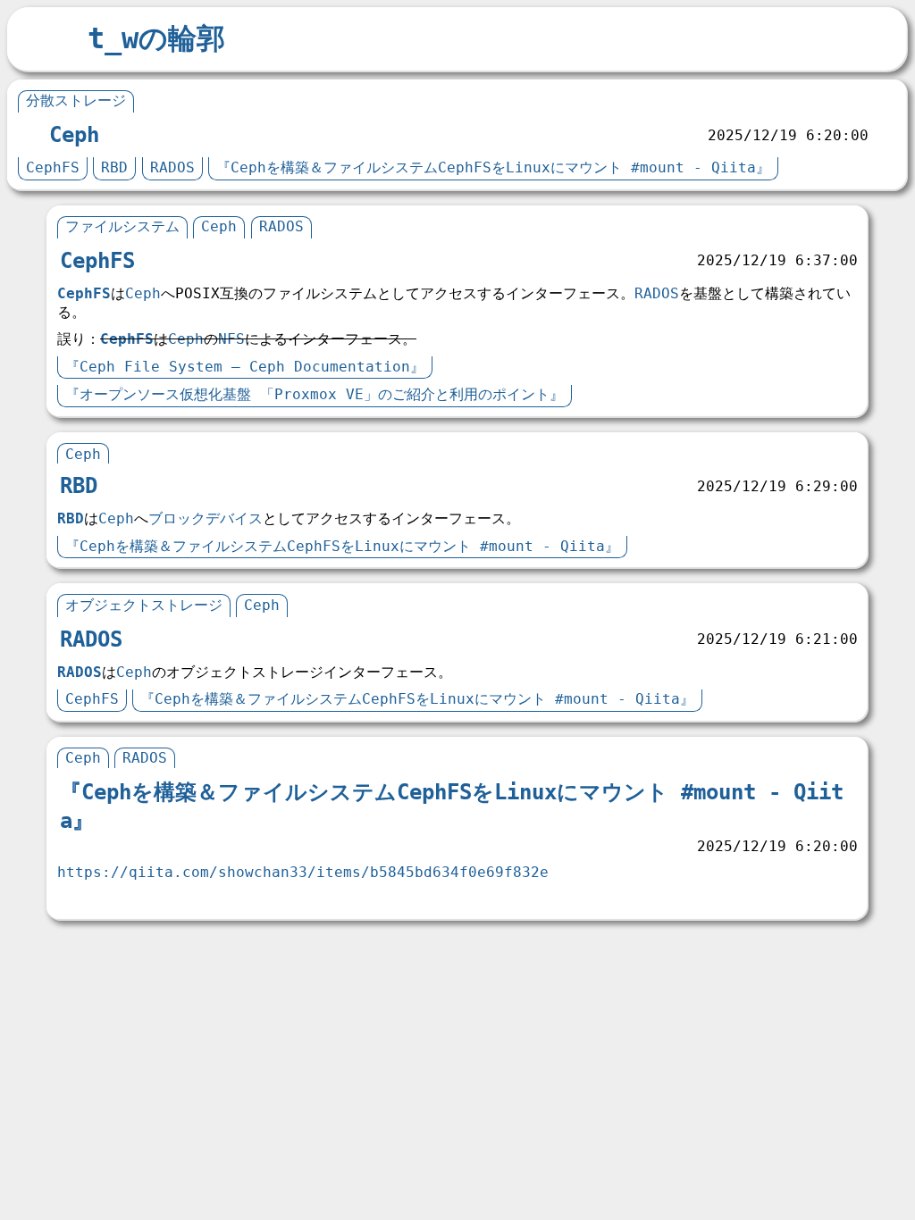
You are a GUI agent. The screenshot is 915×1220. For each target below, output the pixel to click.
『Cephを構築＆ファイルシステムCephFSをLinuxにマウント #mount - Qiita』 (493, 167)
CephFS (53, 167)
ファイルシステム (122, 226)
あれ (79, 897)
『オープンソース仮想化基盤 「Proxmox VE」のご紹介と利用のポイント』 (314, 394)
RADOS (172, 167)
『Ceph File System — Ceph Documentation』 (244, 366)
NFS (231, 338)
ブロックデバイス (205, 518)
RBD (114, 167)
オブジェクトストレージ (143, 605)
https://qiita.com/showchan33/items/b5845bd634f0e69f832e (303, 872)
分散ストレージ (76, 100)
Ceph (74, 134)
